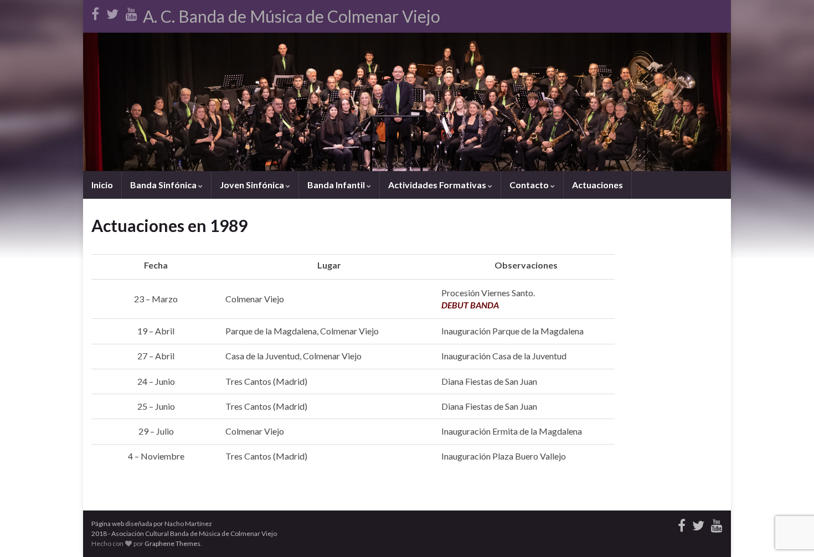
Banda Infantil (337, 184)
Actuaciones (597, 184)
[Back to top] (789, 532)
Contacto (529, 184)
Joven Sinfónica (253, 184)
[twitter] (112, 12)
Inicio (102, 184)
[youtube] (131, 12)
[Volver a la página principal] (407, 102)
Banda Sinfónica (164, 184)
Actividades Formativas (438, 184)
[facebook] (95, 12)
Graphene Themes (172, 543)
